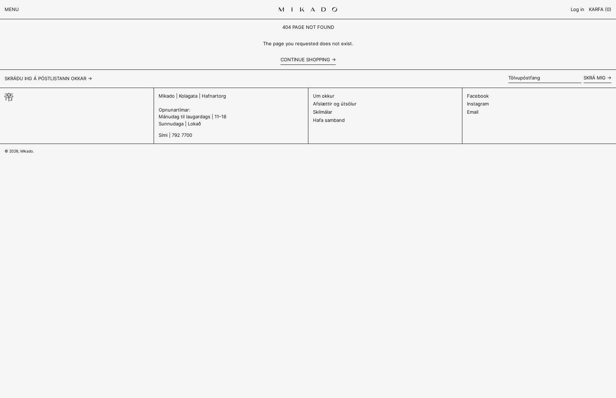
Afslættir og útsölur (334, 104)
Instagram (478, 104)
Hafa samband (329, 120)
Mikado (26, 151)
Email (472, 112)
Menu (12, 9)
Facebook (478, 96)
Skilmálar (322, 112)
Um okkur (323, 96)
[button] (600, 9)
